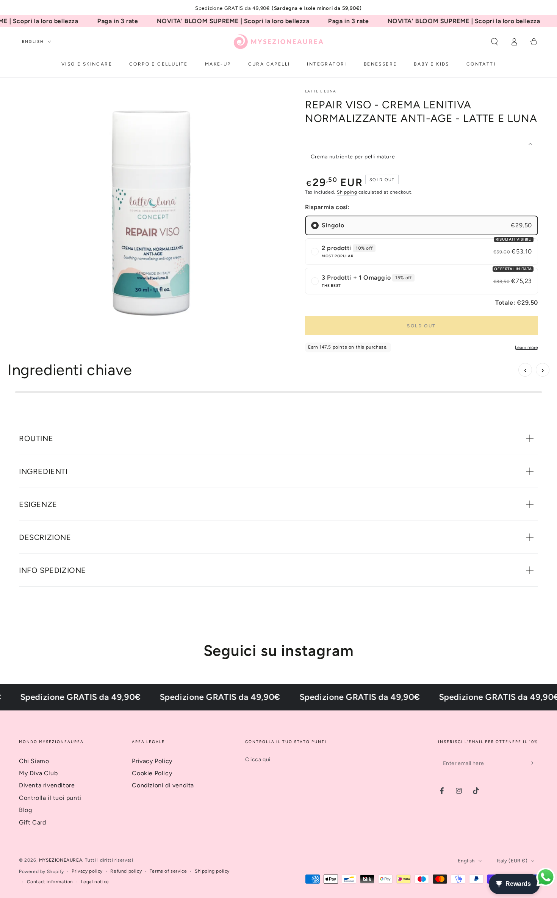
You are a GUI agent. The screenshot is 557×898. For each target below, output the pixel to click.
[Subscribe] (533, 763)
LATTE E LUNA (320, 91)
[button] (494, 41)
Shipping (347, 192)
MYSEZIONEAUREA (60, 860)
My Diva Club (38, 773)
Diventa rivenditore (47, 785)
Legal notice (95, 881)
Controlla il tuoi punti (50, 797)
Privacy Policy (152, 761)
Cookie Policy (152, 773)
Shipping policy (212, 871)
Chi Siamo (34, 761)
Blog (25, 810)
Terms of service (168, 871)
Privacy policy (87, 871)
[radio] (421, 225)
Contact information (50, 881)
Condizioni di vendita (163, 785)
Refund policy (126, 871)
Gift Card (32, 822)
